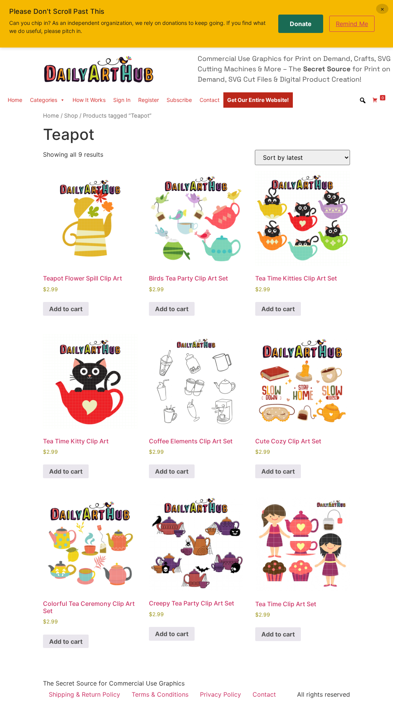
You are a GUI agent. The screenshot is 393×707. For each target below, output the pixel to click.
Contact (210, 100)
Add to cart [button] (66, 309)
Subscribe (179, 100)
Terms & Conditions (160, 694)
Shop (71, 115)
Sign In (121, 100)
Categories (43, 100)
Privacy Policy (220, 694)
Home (15, 100)
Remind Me (352, 24)
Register (148, 100)
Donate (301, 24)
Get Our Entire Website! (258, 100)
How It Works (89, 100)
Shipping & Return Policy (84, 694)
